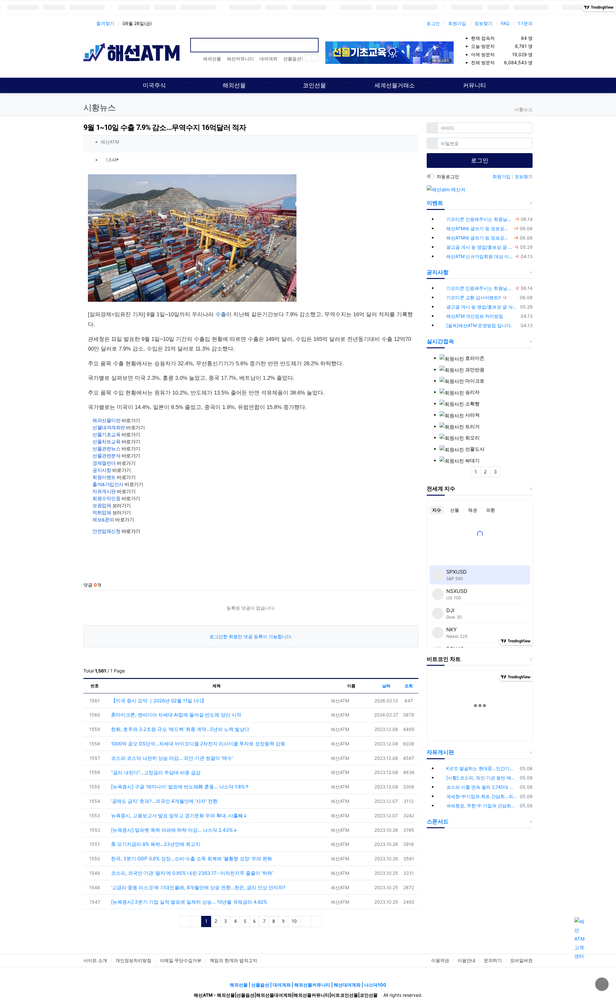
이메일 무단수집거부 (180, 960)
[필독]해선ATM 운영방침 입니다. (479, 325)
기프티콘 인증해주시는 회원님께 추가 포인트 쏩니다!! (479, 219)
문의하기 (493, 960)
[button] (410, 159)
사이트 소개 (95, 960)
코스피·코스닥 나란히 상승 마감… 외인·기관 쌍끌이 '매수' (171, 758)
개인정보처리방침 (133, 960)
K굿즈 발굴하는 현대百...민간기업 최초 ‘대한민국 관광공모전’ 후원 (482, 768)
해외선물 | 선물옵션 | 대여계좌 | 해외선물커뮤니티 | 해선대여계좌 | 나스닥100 (308, 984)
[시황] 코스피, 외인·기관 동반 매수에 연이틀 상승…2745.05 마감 (482, 777)
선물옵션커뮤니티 (301, 58)
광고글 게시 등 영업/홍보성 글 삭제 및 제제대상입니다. (479, 247)
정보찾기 (483, 23)
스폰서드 (438, 821)
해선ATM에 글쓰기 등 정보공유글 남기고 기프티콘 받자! (479, 228)
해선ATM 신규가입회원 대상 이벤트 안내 (479, 256)
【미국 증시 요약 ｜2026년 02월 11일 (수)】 (158, 701)
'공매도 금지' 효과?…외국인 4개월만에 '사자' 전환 (164, 801)
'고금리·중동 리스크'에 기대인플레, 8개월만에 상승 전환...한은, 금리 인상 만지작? (198, 887)
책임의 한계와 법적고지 (233, 960)
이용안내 (466, 960)
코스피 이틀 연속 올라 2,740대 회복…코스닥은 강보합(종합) (482, 787)
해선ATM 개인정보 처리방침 (474, 316)
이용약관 (440, 960)
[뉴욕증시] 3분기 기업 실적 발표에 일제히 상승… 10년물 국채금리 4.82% (188, 902)
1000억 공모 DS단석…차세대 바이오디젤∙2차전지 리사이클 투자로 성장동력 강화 (197, 744)
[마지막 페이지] (316, 921)
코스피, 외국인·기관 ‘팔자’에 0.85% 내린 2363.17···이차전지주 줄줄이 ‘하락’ (191, 873)
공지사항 (438, 272)
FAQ (505, 23)
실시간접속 (440, 341)
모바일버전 (521, 960)
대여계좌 (269, 58)
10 (294, 921)
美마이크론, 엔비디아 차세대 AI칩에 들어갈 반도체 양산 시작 (175, 715)
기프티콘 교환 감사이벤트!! (473, 297)
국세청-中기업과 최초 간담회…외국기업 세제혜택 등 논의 (482, 796)
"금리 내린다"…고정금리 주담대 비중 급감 (155, 772)
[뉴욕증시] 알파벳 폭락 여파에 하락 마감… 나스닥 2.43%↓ (173, 830)
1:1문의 (525, 23)
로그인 (433, 23)
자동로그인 (448, 176)
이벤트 (435, 203)
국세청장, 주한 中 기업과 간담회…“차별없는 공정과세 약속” (482, 805)
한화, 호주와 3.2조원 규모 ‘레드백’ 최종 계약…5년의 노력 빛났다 (179, 729)
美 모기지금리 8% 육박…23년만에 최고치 (155, 844)
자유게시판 (440, 752)
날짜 (386, 685)
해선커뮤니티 (240, 58)
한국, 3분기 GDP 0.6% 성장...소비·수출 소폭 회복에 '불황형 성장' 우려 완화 (191, 859)
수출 (220, 314)
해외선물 (212, 58)
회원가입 (457, 23)
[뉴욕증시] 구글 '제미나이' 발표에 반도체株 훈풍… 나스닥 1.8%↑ (179, 787)
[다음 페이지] (305, 921)
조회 (409, 685)
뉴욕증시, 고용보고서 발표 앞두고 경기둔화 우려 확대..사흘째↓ (178, 815)
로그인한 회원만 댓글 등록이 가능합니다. (251, 636)
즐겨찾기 (105, 23)
